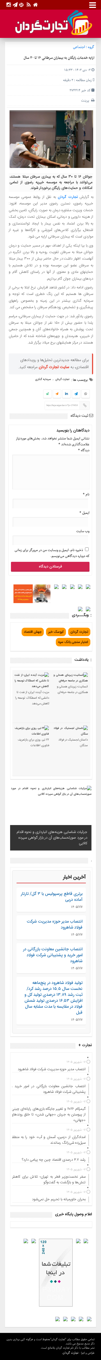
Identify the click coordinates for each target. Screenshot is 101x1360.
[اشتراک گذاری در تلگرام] (76, 394)
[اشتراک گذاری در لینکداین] (66, 394)
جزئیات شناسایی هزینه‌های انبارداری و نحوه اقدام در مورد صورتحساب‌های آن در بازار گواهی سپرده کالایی (52, 838)
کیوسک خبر (56, 632)
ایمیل (84, 513)
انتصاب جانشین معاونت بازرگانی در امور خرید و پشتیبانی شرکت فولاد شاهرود (52, 955)
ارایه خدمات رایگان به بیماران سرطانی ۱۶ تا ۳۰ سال (59, 58)
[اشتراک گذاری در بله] (47, 394)
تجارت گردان (68, 197)
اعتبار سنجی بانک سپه (73, 642)
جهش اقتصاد (33, 632)
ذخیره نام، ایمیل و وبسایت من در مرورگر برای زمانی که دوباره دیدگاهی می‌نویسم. (52, 553)
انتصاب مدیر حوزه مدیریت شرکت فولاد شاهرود (54, 924)
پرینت (86, 100)
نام (86, 494)
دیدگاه (83, 450)
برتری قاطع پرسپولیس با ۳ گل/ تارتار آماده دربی (51, 896)
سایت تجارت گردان (54, 367)
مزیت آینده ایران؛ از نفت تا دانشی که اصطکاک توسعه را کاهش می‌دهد (32, 698)
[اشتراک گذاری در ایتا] (57, 394)
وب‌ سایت (82, 531)
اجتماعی (79, 47)
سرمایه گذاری (43, 379)
